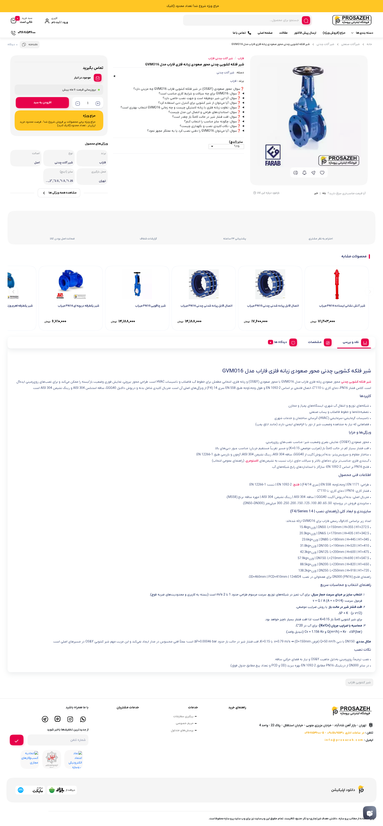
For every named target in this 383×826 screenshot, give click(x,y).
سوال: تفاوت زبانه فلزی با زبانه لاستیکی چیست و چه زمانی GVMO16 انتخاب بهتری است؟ (181, 108)
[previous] (369, 291)
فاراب (233, 81)
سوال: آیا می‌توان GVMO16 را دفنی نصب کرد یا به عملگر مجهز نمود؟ (194, 131)
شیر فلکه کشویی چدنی (356, 382)
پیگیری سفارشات (183, 716)
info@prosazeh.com (344, 740)
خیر (316, 193)
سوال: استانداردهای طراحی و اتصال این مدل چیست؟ (204, 112)
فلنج (296, 485)
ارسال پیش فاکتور (305, 33)
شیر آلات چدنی (325, 44)
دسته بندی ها (364, 33)
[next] (13, 291)
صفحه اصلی (265, 33)
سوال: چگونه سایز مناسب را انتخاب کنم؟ (212, 121)
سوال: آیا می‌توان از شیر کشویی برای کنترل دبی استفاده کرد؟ (199, 103)
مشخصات (315, 342)
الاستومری (252, 461)
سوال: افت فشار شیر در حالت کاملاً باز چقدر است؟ (206, 117)
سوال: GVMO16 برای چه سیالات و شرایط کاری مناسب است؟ (200, 94)
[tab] (354, 341)
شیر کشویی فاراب (359, 682)
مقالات (283, 33)
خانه (369, 44)
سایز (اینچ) (236, 142)
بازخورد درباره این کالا (268, 193)
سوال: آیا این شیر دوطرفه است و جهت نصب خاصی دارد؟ (202, 98)
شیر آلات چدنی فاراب (220, 58)
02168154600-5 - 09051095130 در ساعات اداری (334, 733)
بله (324, 193)
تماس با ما (239, 33)
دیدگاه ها (280, 342)
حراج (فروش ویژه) (334, 33)
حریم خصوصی (184, 723)
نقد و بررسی (351, 342)
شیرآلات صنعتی (350, 44)
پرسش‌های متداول (182, 730)
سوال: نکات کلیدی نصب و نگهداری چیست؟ (210, 126)
